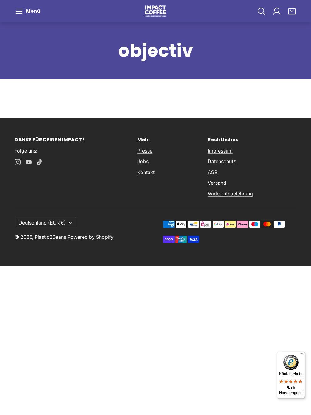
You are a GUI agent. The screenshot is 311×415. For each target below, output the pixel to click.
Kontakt (146, 172)
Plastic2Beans (50, 237)
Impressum (220, 151)
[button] (29, 11)
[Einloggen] (276, 11)
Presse (144, 151)
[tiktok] (39, 162)
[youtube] (29, 162)
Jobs (143, 161)
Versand (217, 183)
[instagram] (18, 162)
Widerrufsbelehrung (230, 193)
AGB (212, 172)
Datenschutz (222, 161)
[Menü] (301, 355)
